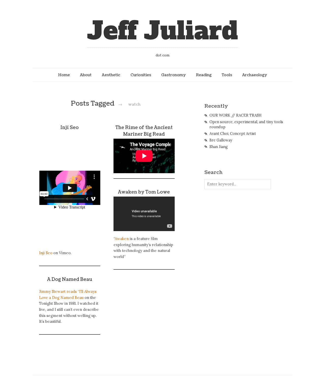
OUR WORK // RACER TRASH (235, 115)
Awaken (122, 238)
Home (64, 74)
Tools (227, 74)
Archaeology (254, 74)
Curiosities (141, 74)
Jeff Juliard (162, 30)
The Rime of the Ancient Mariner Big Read (144, 130)
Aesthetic (111, 74)
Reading (204, 74)
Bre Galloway (220, 140)
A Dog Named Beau (69, 279)
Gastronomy (173, 74)
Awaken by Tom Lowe (144, 192)
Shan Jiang (218, 147)
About (86, 74)
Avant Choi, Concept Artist (232, 133)
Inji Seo (69, 127)
